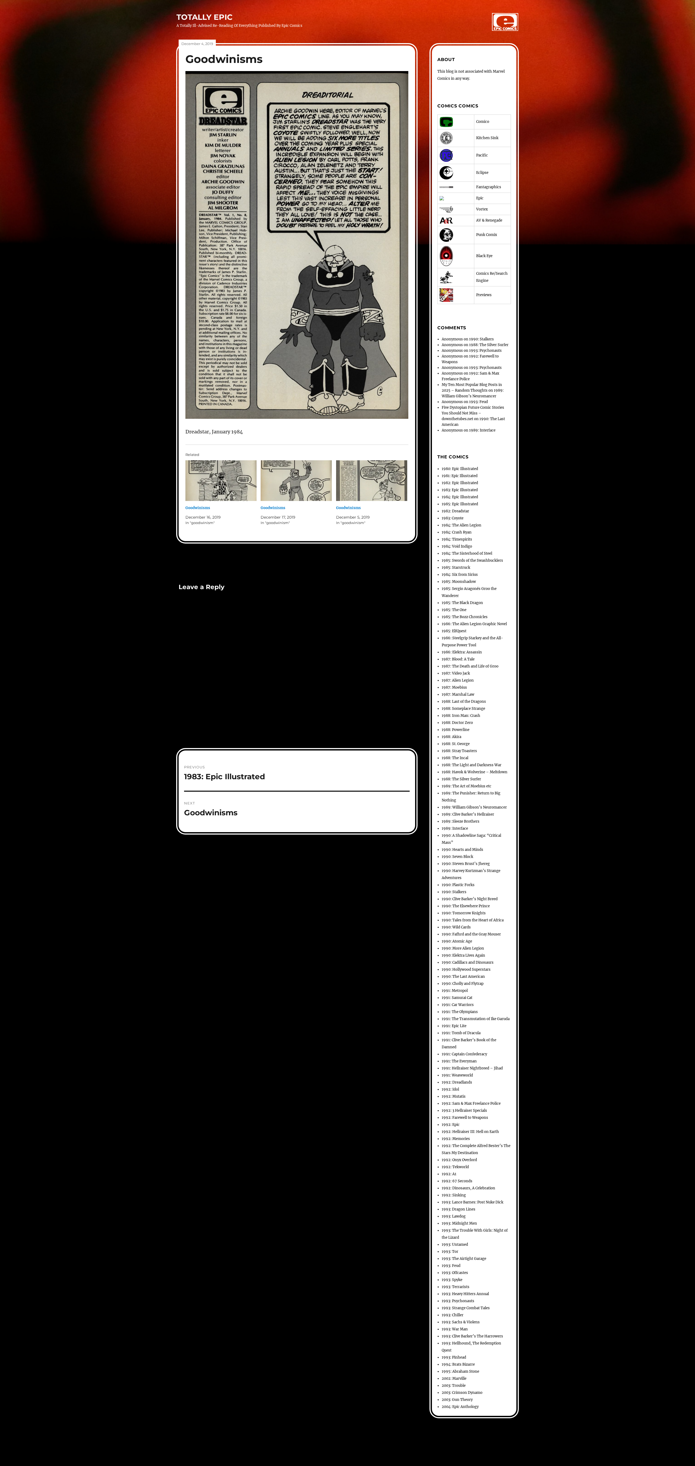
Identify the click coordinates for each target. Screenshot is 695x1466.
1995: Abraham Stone (460, 1371)
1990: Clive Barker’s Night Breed (470, 899)
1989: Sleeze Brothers (460, 821)
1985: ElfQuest (454, 631)
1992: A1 (449, 1174)
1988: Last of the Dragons (464, 701)
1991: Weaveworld (457, 1075)
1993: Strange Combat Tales (466, 1308)
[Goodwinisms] (221, 480)
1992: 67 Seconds (457, 1181)
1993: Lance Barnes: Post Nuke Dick (472, 1202)
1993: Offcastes (455, 1272)
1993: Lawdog (454, 1216)
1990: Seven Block (457, 856)
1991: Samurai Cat (457, 997)
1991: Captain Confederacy (464, 1054)
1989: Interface (482, 430)
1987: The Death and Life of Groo (470, 666)
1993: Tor (450, 1251)
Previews (484, 295)
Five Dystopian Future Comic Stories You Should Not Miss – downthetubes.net (473, 413)
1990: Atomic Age (457, 941)
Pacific (482, 155)
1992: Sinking (454, 1195)
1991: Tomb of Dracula (461, 1033)
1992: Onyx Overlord (459, 1160)
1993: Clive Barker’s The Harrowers (472, 1336)
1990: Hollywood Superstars (466, 969)
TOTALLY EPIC (204, 17)
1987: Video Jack (456, 673)
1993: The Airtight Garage (464, 1258)
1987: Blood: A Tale (458, 659)
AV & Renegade (489, 220)
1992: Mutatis (454, 1096)
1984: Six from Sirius (460, 574)
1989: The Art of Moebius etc (466, 786)
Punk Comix (486, 234)
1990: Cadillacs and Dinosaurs (468, 962)
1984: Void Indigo (457, 546)
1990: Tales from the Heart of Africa (473, 920)
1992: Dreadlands (457, 1082)
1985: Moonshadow (459, 581)
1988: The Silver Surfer (488, 345)
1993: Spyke (452, 1279)
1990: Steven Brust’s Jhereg (466, 863)
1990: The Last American (463, 976)
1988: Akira (451, 736)
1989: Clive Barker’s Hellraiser (468, 814)
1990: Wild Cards (456, 927)
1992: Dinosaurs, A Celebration (468, 1188)
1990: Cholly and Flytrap (463, 983)
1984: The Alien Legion (461, 525)
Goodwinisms (197, 508)
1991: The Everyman (459, 1061)
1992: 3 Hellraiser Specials (464, 1110)
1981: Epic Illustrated (460, 476)
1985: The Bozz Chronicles (465, 617)
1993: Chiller (452, 1315)
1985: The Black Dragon (462, 603)
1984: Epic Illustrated (460, 497)
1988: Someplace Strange (463, 708)
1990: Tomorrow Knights (464, 913)
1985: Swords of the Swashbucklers (472, 560)
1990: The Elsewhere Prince (466, 906)
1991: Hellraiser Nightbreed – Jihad (472, 1068)
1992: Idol (450, 1089)
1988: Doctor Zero (457, 722)
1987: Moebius (454, 687)
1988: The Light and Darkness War (471, 765)
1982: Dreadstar (455, 511)
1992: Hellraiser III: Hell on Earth (470, 1131)
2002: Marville (454, 1378)
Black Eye (484, 256)
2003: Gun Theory (457, 1399)
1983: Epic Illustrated (460, 490)
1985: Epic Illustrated (460, 504)
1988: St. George (456, 744)
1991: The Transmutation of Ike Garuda (476, 1019)
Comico (482, 121)
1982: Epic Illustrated (460, 483)
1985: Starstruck (456, 567)
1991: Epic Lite (454, 1026)
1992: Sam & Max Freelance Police (471, 1103)
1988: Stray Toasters (459, 751)
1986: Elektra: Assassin (462, 652)
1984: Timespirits (457, 539)
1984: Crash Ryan (457, 532)
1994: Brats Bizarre (458, 1364)
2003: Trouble (454, 1385)
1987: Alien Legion (458, 680)
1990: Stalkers (481, 339)
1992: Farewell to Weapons (465, 1117)
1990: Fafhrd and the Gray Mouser (471, 934)
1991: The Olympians (460, 1012)
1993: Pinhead (454, 1357)
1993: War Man (455, 1329)
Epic (480, 198)
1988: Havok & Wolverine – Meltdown (474, 772)
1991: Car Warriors (458, 1004)
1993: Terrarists (455, 1287)
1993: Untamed (455, 1244)
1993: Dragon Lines (458, 1209)
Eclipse (482, 172)
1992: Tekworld (455, 1167)
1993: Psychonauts (485, 350)
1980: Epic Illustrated (460, 469)
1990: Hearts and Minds (462, 849)
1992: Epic (451, 1124)
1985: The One (454, 610)
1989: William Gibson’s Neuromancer (474, 807)
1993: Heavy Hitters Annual (465, 1294)
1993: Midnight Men (459, 1223)
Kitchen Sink (487, 138)
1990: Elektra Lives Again (463, 955)
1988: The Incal (455, 758)
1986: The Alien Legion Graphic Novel (474, 624)
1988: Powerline (455, 729)
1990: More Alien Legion (463, 948)
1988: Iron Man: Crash (461, 715)
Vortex (482, 209)
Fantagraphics (488, 187)
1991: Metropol (455, 990)
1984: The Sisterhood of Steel (467, 553)
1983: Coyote (452, 518)
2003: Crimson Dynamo (462, 1392)
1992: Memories (456, 1138)
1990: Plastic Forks (458, 885)
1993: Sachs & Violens (461, 1322)
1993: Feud (478, 402)
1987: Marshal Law (458, 694)
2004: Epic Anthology (460, 1406)
